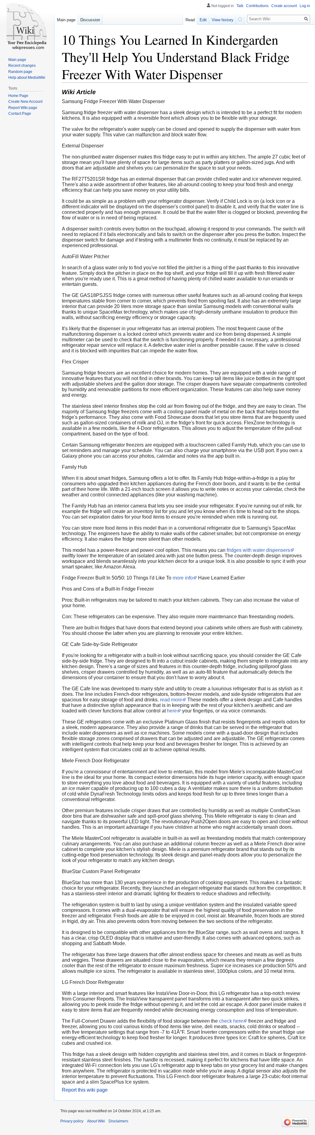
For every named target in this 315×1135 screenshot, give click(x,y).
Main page (66, 20)
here (172, 710)
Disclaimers (118, 1121)
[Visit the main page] (27, 24)
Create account (284, 6)
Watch (240, 18)
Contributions (257, 6)
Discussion (90, 20)
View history (222, 20)
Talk (240, 6)
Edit (203, 20)
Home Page (18, 96)
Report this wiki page (85, 1090)
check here (231, 1021)
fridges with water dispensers (258, 550)
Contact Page (19, 113)
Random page (20, 72)
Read (190, 20)
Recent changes (22, 65)
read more (171, 699)
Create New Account (25, 101)
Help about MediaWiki (26, 77)
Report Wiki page (22, 108)
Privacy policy (71, 1121)
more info (183, 577)
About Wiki (96, 1121)
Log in (305, 6)
